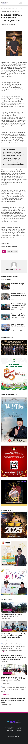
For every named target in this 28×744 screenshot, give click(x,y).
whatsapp (18, 728)
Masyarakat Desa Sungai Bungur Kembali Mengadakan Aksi (11, 615)
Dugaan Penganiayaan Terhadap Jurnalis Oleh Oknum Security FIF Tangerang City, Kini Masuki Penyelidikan (18, 315)
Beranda (3, 9)
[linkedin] (15, 256)
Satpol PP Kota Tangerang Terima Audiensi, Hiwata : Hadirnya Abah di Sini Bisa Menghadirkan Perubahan (13, 679)
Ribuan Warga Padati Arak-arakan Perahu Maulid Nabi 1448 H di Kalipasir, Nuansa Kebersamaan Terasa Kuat (13, 154)
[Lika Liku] (4, 3)
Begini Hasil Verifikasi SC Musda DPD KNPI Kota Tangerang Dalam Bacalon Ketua (13, 700)
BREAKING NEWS (10, 9)
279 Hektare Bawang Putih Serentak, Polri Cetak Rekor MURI (17, 325)
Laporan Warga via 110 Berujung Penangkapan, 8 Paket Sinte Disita (12, 159)
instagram (10, 730)
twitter (10, 728)
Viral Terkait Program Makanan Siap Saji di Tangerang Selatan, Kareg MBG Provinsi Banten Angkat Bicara (13, 635)
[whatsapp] (8, 256)
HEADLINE (5, 694)
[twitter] (5, 256)
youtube (19, 730)
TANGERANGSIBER (9, 727)
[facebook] (2, 256)
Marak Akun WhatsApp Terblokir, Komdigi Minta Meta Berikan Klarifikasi (13, 163)
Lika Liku (17, 736)
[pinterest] (11, 256)
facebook (20, 727)
